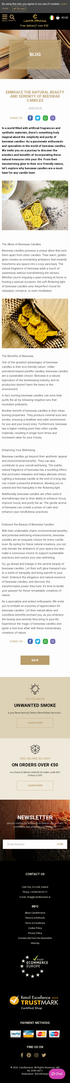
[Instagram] (36, 1055)
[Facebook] (22, 1055)
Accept (20, 8)
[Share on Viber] (53, 118)
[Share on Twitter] (38, 118)
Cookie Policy (35, 928)
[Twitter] (44, 1055)
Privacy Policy (35, 933)
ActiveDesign (41, 1074)
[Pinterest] (29, 1055)
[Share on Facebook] (30, 118)
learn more (35, 722)
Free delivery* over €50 (34, 25)
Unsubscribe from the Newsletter (35, 938)
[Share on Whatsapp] (45, 118)
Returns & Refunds (35, 918)
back (35, 660)
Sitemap (35, 943)
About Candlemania (35, 913)
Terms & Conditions (35, 923)
